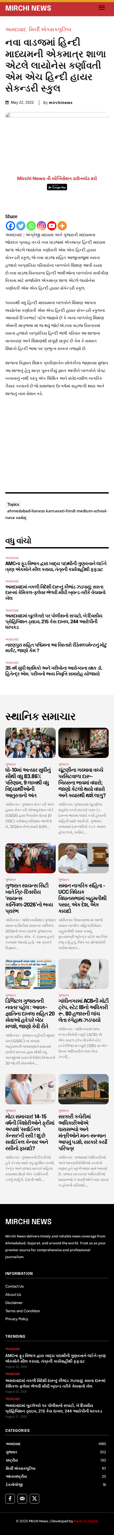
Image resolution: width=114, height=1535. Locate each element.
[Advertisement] (57, 443)
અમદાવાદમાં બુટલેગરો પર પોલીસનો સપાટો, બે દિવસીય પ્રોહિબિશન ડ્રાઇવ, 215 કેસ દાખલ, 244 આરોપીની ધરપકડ (53, 622)
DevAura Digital (86, 1521)
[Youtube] (51, 225)
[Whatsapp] (31, 225)
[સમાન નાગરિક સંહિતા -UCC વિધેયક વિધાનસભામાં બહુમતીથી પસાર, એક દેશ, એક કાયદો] (83, 858)
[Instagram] (41, 225)
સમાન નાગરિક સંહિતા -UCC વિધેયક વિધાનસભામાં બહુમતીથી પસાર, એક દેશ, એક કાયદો (82, 898)
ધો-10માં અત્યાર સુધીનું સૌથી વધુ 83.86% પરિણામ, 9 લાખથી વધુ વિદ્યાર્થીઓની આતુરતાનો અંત (28, 783)
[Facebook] (10, 225)
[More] (62, 225)
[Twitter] (20, 225)
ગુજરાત (10, 764)
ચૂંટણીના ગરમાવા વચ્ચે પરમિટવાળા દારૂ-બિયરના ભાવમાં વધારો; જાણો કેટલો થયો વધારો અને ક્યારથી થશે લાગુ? (82, 783)
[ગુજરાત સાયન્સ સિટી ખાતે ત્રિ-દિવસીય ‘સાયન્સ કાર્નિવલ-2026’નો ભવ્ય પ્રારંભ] (30, 858)
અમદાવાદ (15, 29)
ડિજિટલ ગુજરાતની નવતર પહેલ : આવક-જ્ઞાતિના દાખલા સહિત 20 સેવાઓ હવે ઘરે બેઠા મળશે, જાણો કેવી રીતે (30, 1014)
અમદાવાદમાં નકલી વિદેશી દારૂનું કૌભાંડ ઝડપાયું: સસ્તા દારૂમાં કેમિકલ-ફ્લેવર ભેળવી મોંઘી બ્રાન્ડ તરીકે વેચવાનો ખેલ (55, 593)
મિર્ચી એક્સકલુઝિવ (50, 29)
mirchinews (61, 102)
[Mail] (22, 1498)
